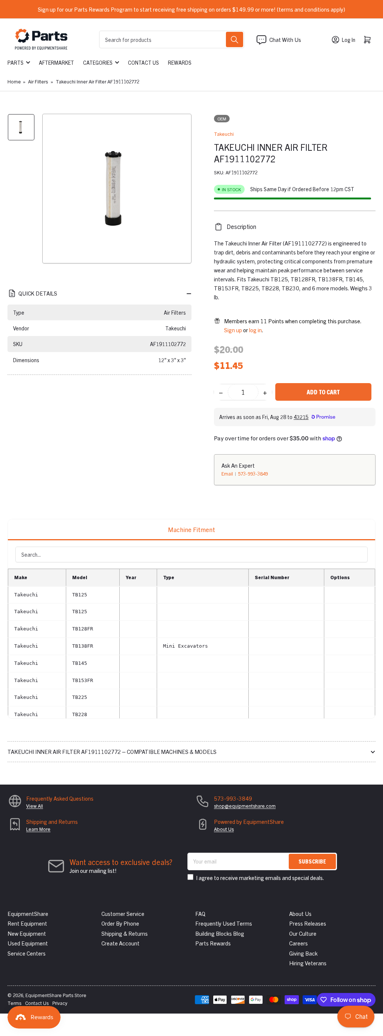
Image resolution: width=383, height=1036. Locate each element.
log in (255, 329)
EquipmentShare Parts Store (55, 995)
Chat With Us (285, 39)
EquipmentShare (27, 913)
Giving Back (303, 953)
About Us (224, 829)
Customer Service (122, 913)
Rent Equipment (27, 923)
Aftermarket (56, 62)
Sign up (233, 329)
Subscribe (312, 861)
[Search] (234, 39)
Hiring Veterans (308, 962)
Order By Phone (120, 923)
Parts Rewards (213, 943)
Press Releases (307, 923)
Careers (298, 943)
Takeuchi (224, 134)
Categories (98, 62)
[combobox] (171, 39)
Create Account (120, 943)
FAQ (200, 913)
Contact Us (143, 62)
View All (34, 806)
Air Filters (38, 81)
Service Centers (26, 953)
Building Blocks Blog (219, 933)
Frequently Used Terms (223, 923)
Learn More (38, 829)
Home (14, 81)
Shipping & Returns (124, 933)
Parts (15, 62)
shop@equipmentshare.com (245, 806)
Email (227, 473)
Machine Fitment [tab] (191, 529)
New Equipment (26, 933)
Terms (14, 1003)
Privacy (59, 1003)
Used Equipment (27, 943)
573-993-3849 (253, 473)
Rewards (180, 62)
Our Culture (302, 933)
